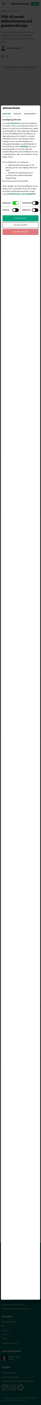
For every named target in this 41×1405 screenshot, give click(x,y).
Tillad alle (20, 218)
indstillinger (24, 147)
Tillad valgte (20, 225)
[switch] (35, 203)
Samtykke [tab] (6, 114)
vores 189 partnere (13, 123)
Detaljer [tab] (17, 114)
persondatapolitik (29, 194)
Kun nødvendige (20, 232)
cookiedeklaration (13, 194)
